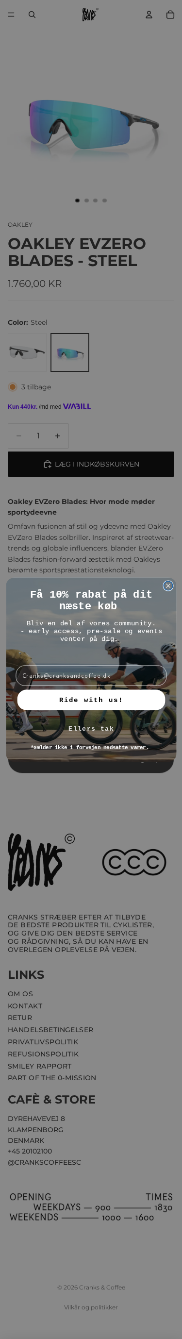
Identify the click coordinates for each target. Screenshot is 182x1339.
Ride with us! (91, 699)
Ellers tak (91, 728)
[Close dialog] (168, 585)
